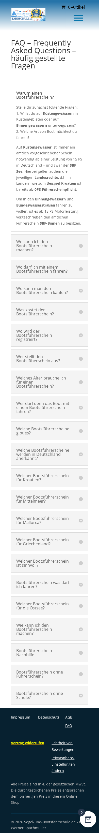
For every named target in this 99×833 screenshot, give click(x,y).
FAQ (68, 725)
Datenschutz (48, 717)
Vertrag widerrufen (27, 742)
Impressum (20, 717)
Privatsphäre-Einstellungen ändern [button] (63, 764)
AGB (68, 717)
